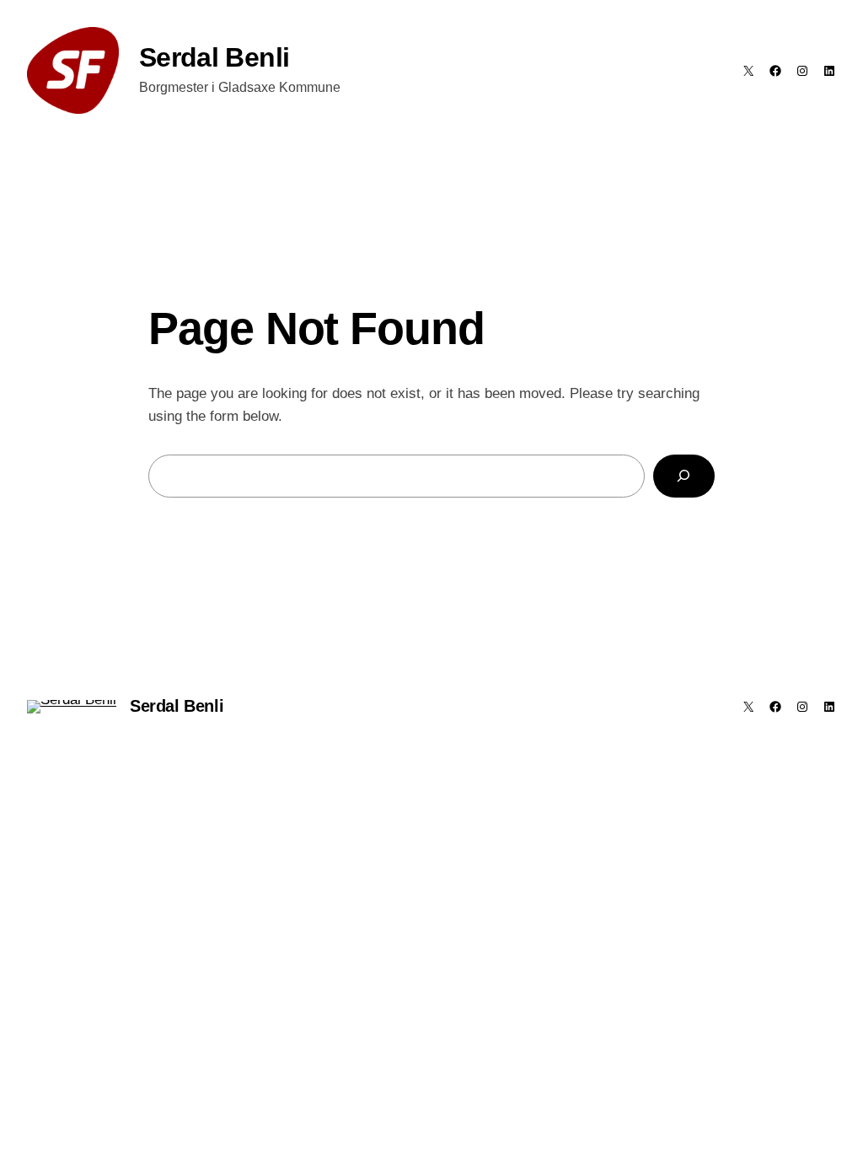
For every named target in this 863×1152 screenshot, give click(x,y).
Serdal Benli (214, 57)
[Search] (684, 476)
